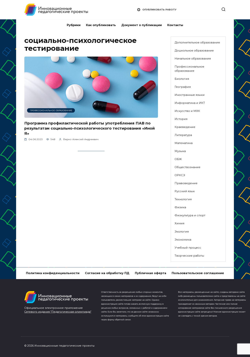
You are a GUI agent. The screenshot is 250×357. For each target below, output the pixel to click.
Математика (184, 143)
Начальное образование (193, 58)
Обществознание (187, 167)
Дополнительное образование (197, 42)
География (183, 87)
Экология (182, 231)
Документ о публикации (141, 25)
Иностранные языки (190, 95)
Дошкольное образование (194, 50)
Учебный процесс (188, 247)
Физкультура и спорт (190, 215)
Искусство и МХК (187, 111)
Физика (180, 207)
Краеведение (185, 127)
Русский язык (185, 191)
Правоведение (186, 183)
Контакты (175, 25)
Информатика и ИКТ (190, 103)
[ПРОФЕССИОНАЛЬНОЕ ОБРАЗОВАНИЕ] (91, 115)
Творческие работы (189, 255)
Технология (183, 199)
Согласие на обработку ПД (107, 273)
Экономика (183, 239)
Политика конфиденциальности (52, 273)
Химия (179, 223)
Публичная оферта (150, 273)
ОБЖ (178, 159)
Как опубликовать (101, 25)
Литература (183, 135)
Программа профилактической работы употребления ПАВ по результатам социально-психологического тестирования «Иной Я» (89, 128)
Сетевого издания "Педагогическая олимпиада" (57, 311)
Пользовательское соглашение (198, 273)
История (181, 119)
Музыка (180, 151)
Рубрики (74, 25)
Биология (182, 78)
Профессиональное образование (189, 68)
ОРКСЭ (180, 175)
